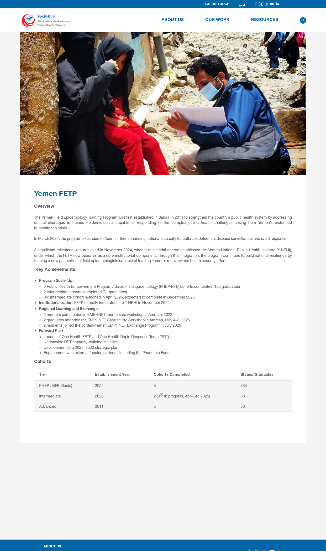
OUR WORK (217, 20)
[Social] (256, 4)
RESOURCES (264, 20)
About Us (173, 20)
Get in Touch (217, 4)
